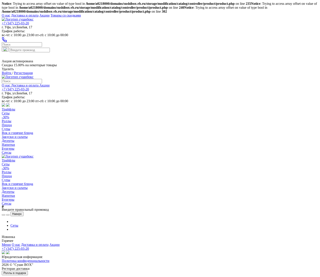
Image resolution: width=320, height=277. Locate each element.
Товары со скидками (66, 15)
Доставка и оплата (25, 15)
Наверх (17, 214)
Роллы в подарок (14, 273)
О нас (6, 15)
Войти (7, 73)
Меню (6, 244)
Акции (44, 15)
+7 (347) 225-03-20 (15, 23)
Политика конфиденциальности (25, 261)
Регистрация (23, 73)
